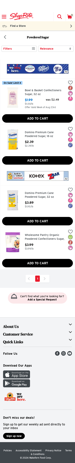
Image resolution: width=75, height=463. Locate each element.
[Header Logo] (21, 17)
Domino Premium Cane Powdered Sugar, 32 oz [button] (41, 195)
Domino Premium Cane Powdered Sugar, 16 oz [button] (41, 134)
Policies (7, 450)
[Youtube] (69, 354)
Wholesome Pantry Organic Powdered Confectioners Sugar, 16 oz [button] (44, 237)
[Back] (5, 37)
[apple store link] (16, 377)
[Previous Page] (29, 279)
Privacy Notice (53, 450)
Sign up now (14, 436)
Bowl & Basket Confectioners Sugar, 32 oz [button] (43, 92)
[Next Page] (45, 279)
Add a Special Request (42, 299)
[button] (59, 16)
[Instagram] (63, 354)
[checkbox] (70, 83)
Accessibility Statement (29, 450)
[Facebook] (57, 354)
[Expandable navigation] (4, 17)
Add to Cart (37, 118)
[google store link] (16, 386)
